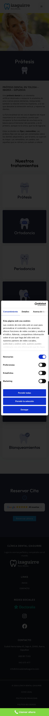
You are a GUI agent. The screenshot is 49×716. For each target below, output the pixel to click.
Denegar (24, 409)
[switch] (42, 365)
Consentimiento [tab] (10, 311)
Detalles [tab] (25, 311)
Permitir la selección (24, 401)
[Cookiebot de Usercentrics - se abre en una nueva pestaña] (35, 304)
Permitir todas (24, 393)
